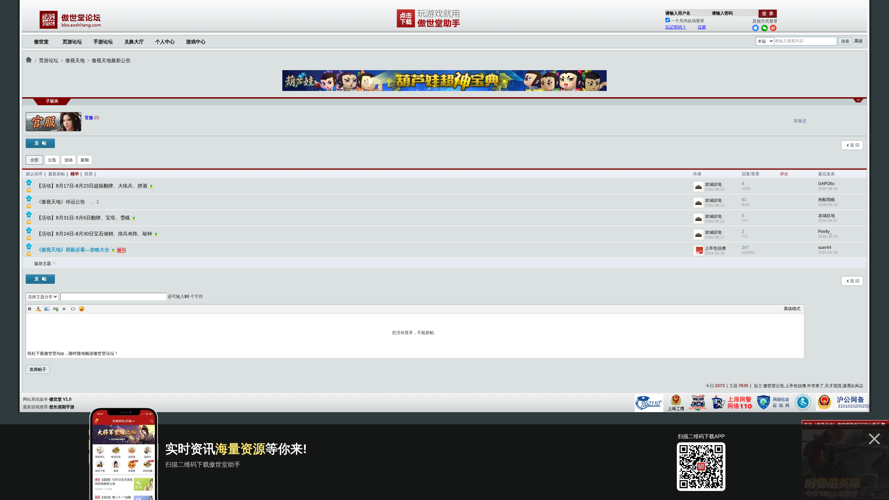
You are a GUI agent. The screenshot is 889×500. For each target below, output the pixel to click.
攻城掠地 (713, 184)
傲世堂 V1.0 (60, 399)
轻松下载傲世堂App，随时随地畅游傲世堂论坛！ (72, 353)
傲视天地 (75, 60)
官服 (89, 117)
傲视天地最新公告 (111, 60)
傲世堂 (41, 41)
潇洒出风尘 (852, 385)
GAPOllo (826, 183)
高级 (858, 41)
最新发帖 (56, 174)
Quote (64, 308)
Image (46, 308)
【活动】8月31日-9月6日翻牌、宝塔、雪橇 (83, 217)
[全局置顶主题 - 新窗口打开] (29, 184)
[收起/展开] (858, 100)
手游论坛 (103, 41)
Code (72, 308)
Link (55, 308)
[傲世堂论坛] (29, 60)
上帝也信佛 (715, 248)
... (91, 202)
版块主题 (42, 263)
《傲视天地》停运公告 (60, 202)
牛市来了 (815, 385)
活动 (68, 160)
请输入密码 (722, 13)
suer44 (824, 247)
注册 (702, 27)
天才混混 (833, 385)
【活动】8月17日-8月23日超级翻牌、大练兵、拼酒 (91, 186)
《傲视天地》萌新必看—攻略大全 (72, 249)
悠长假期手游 (61, 407)
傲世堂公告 (773, 385)
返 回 (854, 145)
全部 (34, 160)
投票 (88, 174)
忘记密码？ (675, 27)
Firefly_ (825, 231)
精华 (74, 174)
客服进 (800, 120)
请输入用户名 (677, 13)
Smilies (81, 308)
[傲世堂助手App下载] (429, 27)
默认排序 (34, 174)
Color (38, 308)
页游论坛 (72, 41)
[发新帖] (40, 143)
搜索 (845, 41)
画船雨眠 (826, 199)
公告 (52, 160)
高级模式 (792, 308)
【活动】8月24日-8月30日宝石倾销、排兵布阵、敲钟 (94, 233)
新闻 (85, 160)
